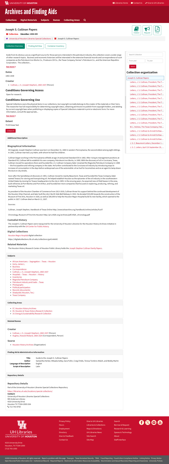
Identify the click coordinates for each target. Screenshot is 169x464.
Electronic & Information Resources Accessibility (82, 461)
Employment (64, 428)
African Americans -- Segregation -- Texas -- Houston (34, 261)
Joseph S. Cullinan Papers (138, 78)
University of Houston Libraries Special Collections (30, 38)
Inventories (17, 277)
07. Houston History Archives (24, 308)
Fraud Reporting (107, 458)
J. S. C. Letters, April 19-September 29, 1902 (148, 147)
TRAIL (97, 458)
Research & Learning (122, 428)
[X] (147, 422)
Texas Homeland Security (84, 458)
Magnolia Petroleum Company (25, 279)
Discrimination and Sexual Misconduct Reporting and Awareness (124, 461)
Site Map (90, 439)
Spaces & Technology (123, 432)
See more (10, 66)
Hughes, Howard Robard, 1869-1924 (27, 335)
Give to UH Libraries (95, 421)
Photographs (17, 284)
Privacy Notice (156, 458)
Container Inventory (56, 46)
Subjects (45, 20)
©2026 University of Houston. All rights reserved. (23, 458)
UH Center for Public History (37, 226)
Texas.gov (70, 458)
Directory (63, 432)
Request (147, 33)
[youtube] (160, 422)
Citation (136, 33)
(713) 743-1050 (11, 448)
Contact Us (63, 439)
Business (16, 266)
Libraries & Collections (96, 425)
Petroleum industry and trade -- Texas (28, 282)
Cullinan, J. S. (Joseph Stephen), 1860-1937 (28, 85)
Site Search (91, 436)
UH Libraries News (94, 432)
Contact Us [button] (137, 3)
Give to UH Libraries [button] (156, 3)
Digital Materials (29, 20)
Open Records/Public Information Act (18, 461)
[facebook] (141, 422)
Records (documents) (21, 290)
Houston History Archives (22, 344)
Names (56, 20)
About (116, 436)
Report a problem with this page (54, 458)
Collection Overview (14, 46)
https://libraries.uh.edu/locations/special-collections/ (30, 391)
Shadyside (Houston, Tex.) (23, 292)
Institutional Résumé (41, 461)
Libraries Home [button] (121, 3)
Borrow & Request (121, 425)
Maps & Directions (94, 428)
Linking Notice (144, 458)
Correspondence (19, 269)
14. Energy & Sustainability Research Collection (31, 313)
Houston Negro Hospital (18, 235)
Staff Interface (120, 439)
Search (117, 421)
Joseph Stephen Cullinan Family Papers (85, 248)
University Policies (156, 461)
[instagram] (153, 422)
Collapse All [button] (10, 131)
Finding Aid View (35, 46)
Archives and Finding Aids (31, 12)
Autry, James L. (18, 264)
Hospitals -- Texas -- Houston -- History (28, 274)
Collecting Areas (72, 20)
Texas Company (18, 295)
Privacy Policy (64, 421)
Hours (61, 425)
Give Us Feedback (66, 436)
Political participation (21, 287)
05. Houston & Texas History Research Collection (32, 311)
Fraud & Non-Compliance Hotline (126, 458)
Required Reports (56, 461)
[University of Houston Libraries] (21, 429)
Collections (11, 20)
